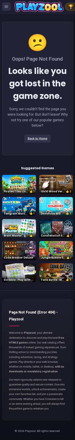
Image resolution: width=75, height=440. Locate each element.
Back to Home (37, 138)
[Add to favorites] (30, 180)
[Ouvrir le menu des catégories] (6, 6)
